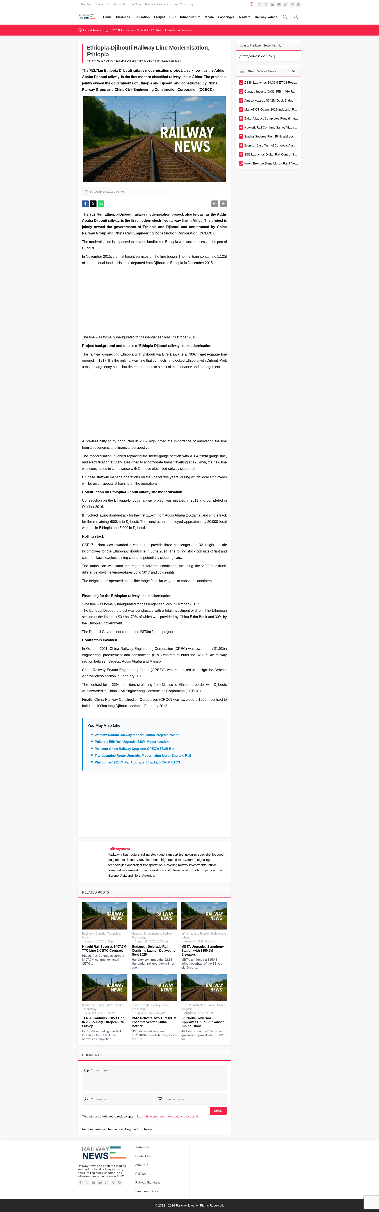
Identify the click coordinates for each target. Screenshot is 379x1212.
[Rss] (298, 4)
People (204, 933)
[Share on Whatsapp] (101, 203)
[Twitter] (265, 4)
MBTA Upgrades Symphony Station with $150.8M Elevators (202, 950)
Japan (211, 1005)
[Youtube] (279, 4)
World (100, 60)
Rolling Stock (159, 1005)
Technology (114, 933)
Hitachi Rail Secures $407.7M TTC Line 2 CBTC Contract (104, 948)
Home (90, 60)
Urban (85, 937)
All (293, 70)
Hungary (137, 933)
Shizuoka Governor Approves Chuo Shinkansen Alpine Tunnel (202, 1022)
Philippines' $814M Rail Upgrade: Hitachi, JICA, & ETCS (137, 762)
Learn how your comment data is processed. (168, 1116)
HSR (184, 1005)
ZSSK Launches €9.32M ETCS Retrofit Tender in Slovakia (152, 30)
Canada (100, 933)
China (135, 1005)
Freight (145, 1005)
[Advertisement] (154, 299)
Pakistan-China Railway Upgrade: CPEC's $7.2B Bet (134, 749)
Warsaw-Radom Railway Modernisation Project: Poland (137, 735)
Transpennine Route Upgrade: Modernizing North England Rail (143, 755)
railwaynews (119, 849)
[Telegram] (292, 4)
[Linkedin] (272, 4)
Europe (100, 1005)
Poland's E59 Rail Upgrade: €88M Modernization (132, 742)
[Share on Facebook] (85, 203)
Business (88, 933)
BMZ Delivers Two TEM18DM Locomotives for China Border (154, 1022)
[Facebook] (259, 4)
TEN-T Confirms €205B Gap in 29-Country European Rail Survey (103, 1022)
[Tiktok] (285, 4)
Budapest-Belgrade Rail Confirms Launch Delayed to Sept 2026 (153, 950)
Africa (109, 60)
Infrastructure (152, 933)
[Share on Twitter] (93, 203)
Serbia (167, 933)
